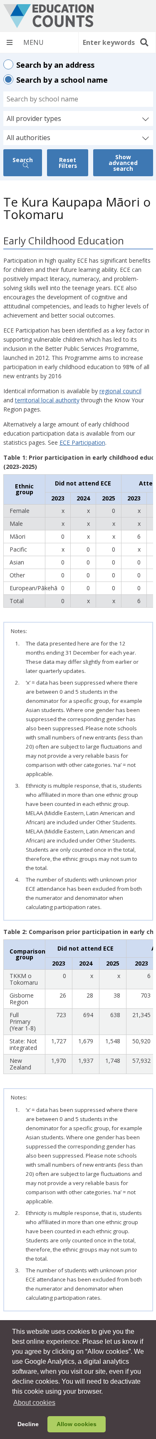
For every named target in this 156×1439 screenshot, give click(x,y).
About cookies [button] (34, 1402)
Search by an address (55, 65)
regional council (120, 391)
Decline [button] (28, 1424)
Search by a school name (62, 80)
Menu (39, 42)
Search (22, 160)
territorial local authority (47, 400)
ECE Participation (82, 442)
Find (143, 42)
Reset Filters (68, 163)
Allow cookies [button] (77, 1424)
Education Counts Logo (48, 16)
